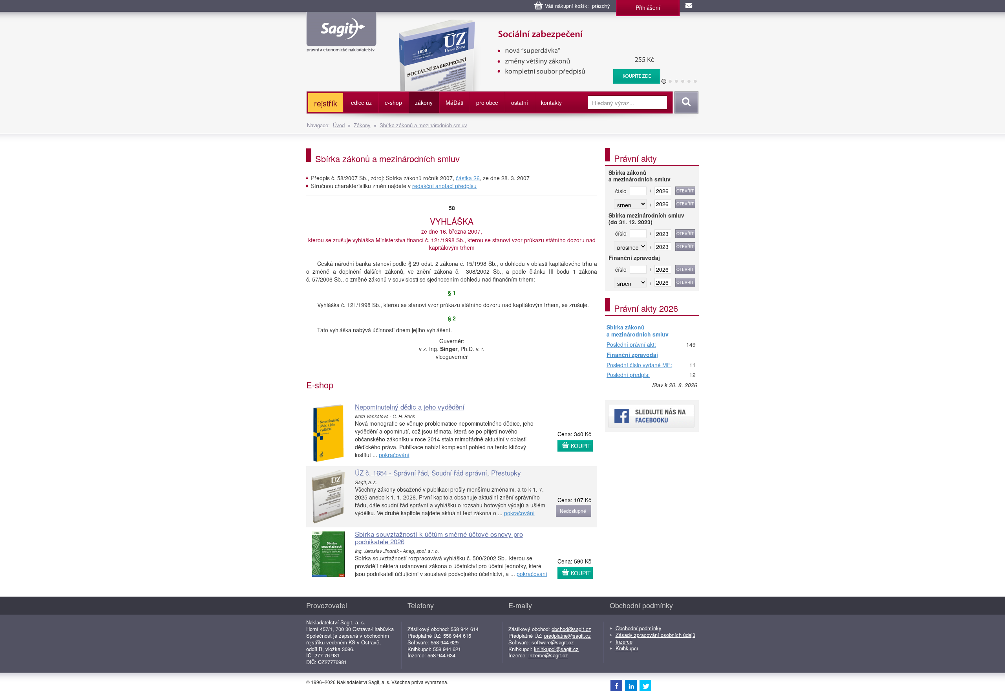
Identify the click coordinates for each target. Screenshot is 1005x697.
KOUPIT (581, 446)
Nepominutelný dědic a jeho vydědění (409, 407)
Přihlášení (648, 7)
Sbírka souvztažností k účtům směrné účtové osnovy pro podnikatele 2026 (439, 537)
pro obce (487, 102)
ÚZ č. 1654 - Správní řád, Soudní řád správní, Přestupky (438, 472)
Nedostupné (573, 510)
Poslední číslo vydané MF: (639, 365)
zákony (424, 102)
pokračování (394, 455)
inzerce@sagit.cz (548, 655)
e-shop (393, 102)
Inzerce (624, 641)
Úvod (339, 125)
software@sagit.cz (553, 642)
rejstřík (325, 103)
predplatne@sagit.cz (567, 635)
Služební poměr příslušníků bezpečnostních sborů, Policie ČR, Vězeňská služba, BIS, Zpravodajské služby (542, 27)
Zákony (362, 125)
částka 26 (468, 178)
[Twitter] (645, 685)
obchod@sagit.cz (571, 629)
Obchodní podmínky (638, 628)
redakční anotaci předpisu (444, 186)
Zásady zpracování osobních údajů (655, 634)
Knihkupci (627, 648)
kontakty (551, 102)
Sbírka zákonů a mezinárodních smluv (423, 125)
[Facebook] (616, 685)
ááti (454, 102)
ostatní (519, 102)
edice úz (361, 102)
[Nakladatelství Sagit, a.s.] (341, 45)
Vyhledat (685, 102)
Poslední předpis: (628, 375)
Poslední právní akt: (631, 344)
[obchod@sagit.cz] (689, 6)
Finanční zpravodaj (632, 355)
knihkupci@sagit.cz (556, 649)
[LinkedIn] (631, 685)
